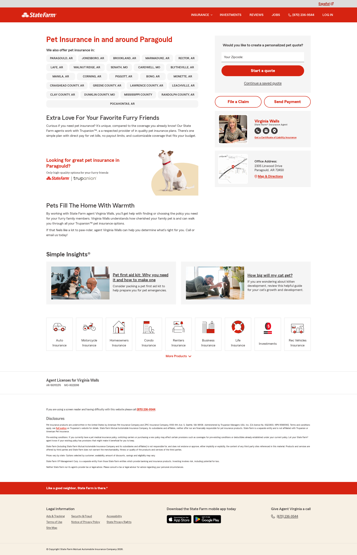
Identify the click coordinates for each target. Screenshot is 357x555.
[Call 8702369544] (258, 130)
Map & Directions (270, 176)
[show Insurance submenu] (210, 15)
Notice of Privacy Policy (85, 522)
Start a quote (263, 71)
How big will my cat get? (270, 275)
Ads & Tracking (55, 516)
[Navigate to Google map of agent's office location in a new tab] (274, 130)
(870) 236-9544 (303, 15)
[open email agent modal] (266, 131)
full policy (61, 428)
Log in (327, 15)
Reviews (256, 15)
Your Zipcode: (233, 57)
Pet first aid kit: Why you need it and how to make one (140, 277)
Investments (230, 15)
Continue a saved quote (263, 83)
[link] (39, 15)
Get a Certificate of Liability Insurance (275, 137)
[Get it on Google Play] (207, 519)
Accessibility (114, 516)
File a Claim (238, 102)
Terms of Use (54, 522)
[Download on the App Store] (179, 519)
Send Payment (287, 102)
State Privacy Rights (119, 522)
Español (324, 3)
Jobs (276, 15)
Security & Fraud (81, 516)
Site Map (51, 527)
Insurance (200, 15)
